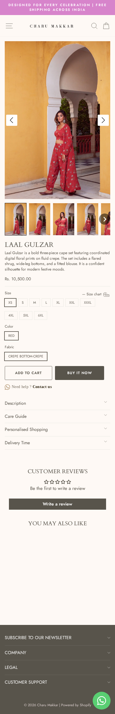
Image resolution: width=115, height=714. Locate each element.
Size (53, 293)
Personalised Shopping (26, 429)
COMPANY (15, 652)
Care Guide (16, 416)
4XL (11, 315)
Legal (11, 667)
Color (9, 326)
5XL (25, 315)
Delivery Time (17, 443)
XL (58, 302)
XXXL (87, 302)
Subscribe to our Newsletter (38, 637)
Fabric (9, 347)
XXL (72, 302)
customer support (26, 682)
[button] (16, 219)
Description (15, 403)
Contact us (42, 387)
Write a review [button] (57, 504)
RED (11, 335)
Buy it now (79, 373)
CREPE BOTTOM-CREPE (25, 356)
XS (10, 302)
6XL (40, 315)
